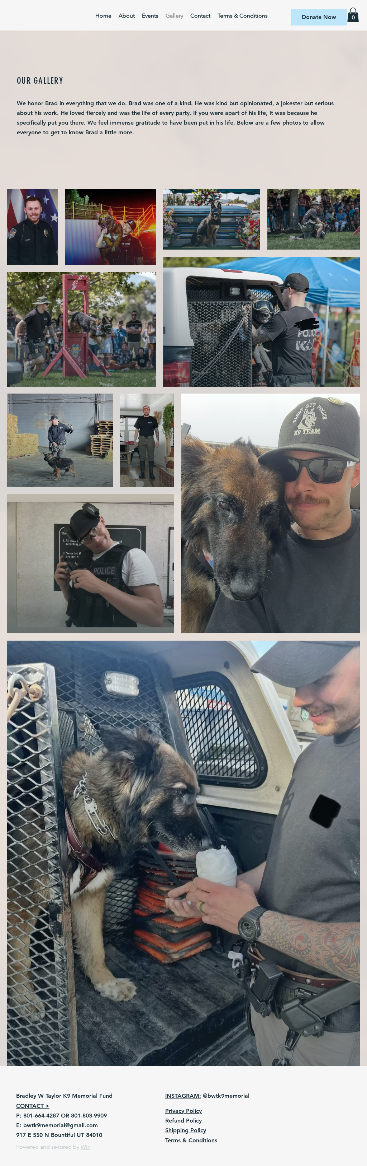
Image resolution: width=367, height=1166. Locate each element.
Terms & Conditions (191, 1140)
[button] (319, 17)
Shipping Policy (185, 1130)
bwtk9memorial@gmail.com (60, 1125)
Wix (85, 1146)
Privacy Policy (183, 1110)
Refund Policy (183, 1120)
